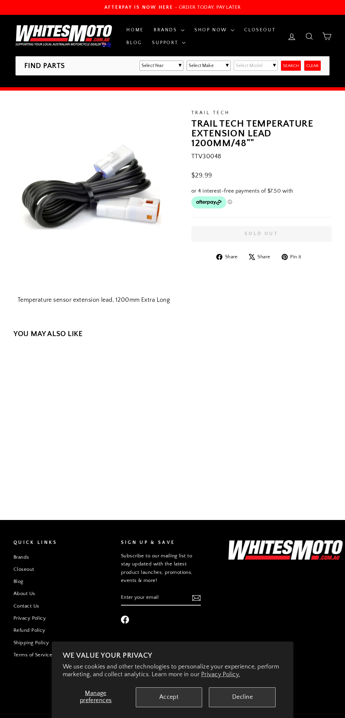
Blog (134, 42)
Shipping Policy (31, 643)
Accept (169, 697)
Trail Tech (210, 113)
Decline (242, 697)
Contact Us (26, 606)
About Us (24, 593)
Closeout (259, 30)
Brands (166, 30)
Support (166, 42)
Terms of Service (32, 655)
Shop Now (211, 30)
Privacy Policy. (220, 674)
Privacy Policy (29, 618)
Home (135, 30)
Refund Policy (29, 630)
